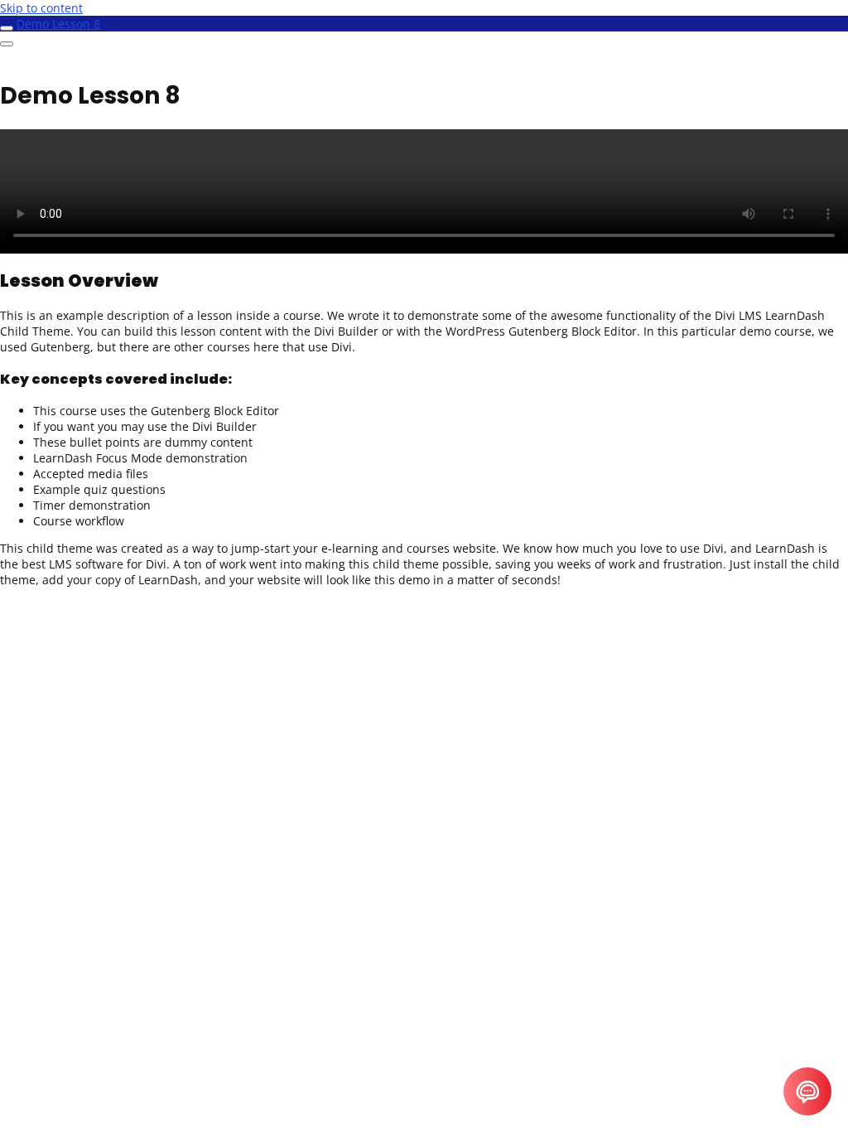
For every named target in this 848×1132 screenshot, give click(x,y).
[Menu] (6, 43)
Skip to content (41, 8)
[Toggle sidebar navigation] (6, 28)
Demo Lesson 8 (58, 23)
